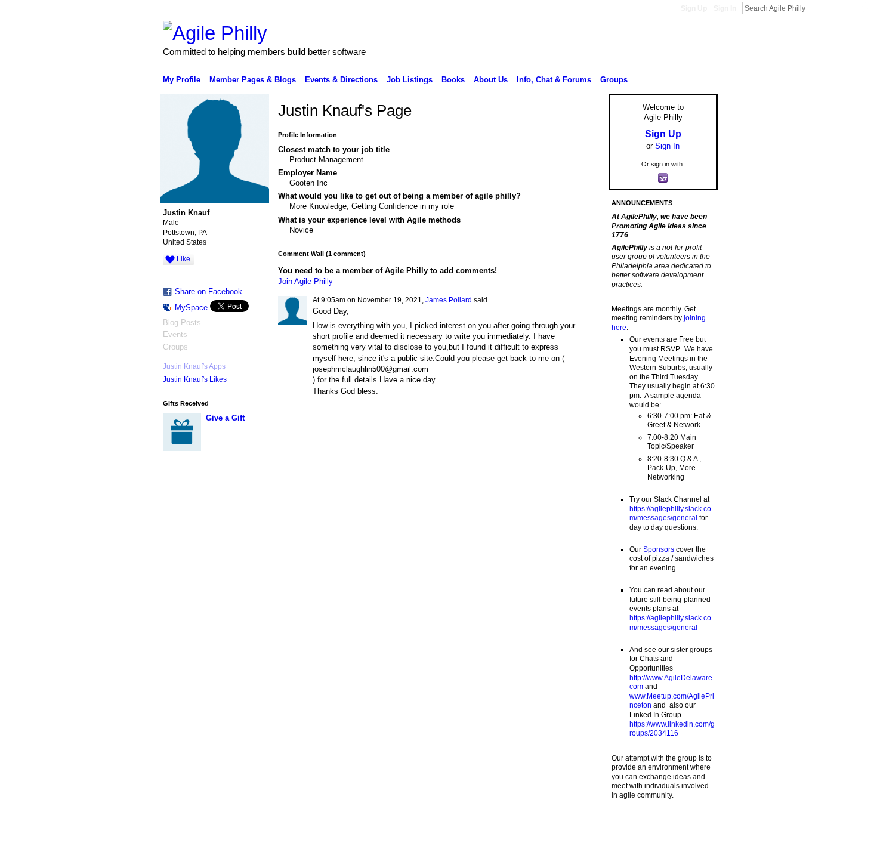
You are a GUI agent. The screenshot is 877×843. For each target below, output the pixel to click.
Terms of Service (691, 829)
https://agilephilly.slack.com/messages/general (670, 514)
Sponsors (658, 549)
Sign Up (694, 8)
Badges (582, 829)
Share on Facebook (208, 291)
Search (865, 7)
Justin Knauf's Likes (195, 379)
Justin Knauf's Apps (194, 366)
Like (183, 259)
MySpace (191, 307)
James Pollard (448, 300)
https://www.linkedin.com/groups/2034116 (672, 729)
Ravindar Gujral (252, 829)
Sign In (725, 8)
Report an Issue (629, 829)
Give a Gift (225, 417)
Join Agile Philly (305, 281)
